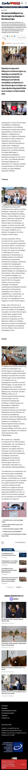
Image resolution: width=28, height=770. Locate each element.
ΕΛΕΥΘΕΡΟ (5, 10)
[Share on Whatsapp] (10, 36)
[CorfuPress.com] (10, 3)
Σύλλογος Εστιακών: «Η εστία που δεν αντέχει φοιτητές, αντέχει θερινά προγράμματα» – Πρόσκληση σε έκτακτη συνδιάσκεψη (9, 579)
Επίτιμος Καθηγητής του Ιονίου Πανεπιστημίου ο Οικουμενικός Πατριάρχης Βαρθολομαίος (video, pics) (9, 570)
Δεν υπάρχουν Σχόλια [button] (21, 542)
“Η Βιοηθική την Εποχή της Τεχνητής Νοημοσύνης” (12, 531)
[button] (23, 764)
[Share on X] (7, 36)
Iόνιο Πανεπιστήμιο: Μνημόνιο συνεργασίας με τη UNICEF (13, 529)
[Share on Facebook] (5, 36)
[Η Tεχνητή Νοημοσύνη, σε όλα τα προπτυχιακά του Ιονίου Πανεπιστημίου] (23, 555)
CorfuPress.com (8, 43)
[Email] (12, 36)
